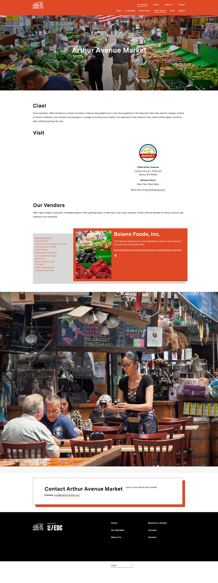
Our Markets (142, 5)
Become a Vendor (157, 523)
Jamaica (182, 11)
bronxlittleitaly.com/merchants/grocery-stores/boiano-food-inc (148, 250)
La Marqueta (130, 11)
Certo (172, 11)
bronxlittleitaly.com (155, 189)
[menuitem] (142, 5)
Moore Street (144, 11)
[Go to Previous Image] (7, 379)
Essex (118, 11)
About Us (169, 5)
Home (114, 523)
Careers (152, 537)
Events (156, 5)
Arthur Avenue (160, 11)
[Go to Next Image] (211, 379)
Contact (182, 5)
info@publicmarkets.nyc (67, 495)
